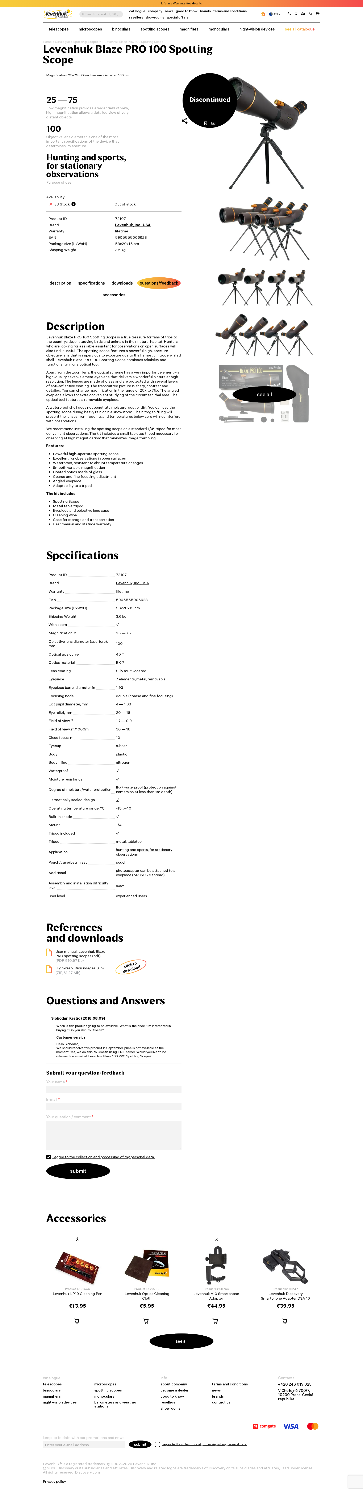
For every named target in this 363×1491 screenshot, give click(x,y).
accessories (114, 294)
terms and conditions (230, 11)
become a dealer (174, 1390)
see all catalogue (300, 29)
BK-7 (120, 662)
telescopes (59, 29)
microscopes (90, 29)
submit (140, 1444)
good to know (186, 11)
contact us (221, 1402)
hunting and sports (132, 849)
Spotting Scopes (86, 42)
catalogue (137, 11)
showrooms (187, 3)
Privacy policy (54, 1481)
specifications (91, 283)
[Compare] (302, 14)
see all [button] (264, 394)
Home (47, 42)
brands (205, 11)
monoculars (219, 29)
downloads (122, 283)
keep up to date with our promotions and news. (84, 1438)
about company (173, 1384)
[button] (289, 14)
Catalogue (62, 42)
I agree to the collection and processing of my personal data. (103, 1156)
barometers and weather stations (115, 1404)
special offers (177, 17)
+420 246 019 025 (295, 1384)
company (155, 11)
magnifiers (189, 29)
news (169, 11)
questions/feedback (159, 283)
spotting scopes (155, 29)
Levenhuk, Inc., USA (133, 225)
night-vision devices (257, 29)
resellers (136, 17)
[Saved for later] (296, 14)
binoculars (121, 29)
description (60, 283)
